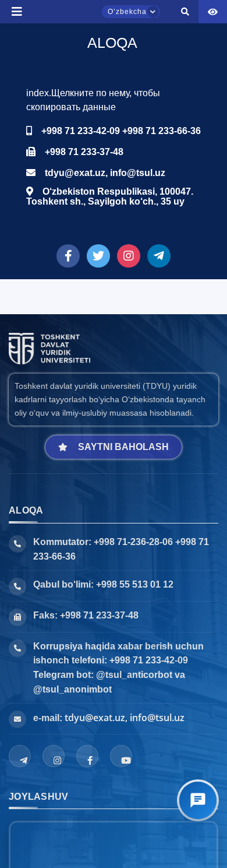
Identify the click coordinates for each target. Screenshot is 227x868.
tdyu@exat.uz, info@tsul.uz (125, 717)
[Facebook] (87, 756)
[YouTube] (121, 756)
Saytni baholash (123, 447)
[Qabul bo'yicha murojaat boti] (198, 800)
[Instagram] (53, 756)
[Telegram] (20, 756)
